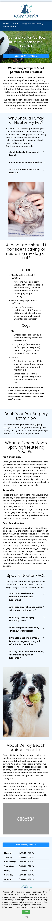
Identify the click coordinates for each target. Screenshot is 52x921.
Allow (26, 911)
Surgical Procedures (31, 23)
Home (6, 23)
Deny (26, 916)
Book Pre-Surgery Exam (26, 56)
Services (15, 23)
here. (44, 907)
